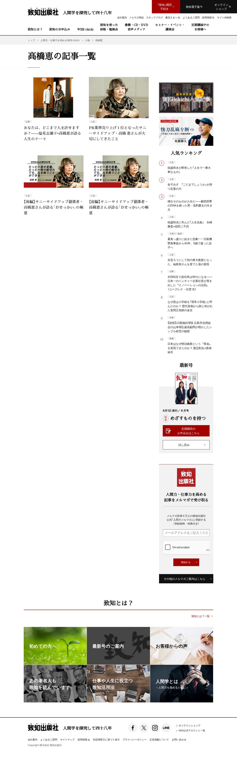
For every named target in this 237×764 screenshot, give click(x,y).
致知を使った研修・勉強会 (109, 27)
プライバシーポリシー (135, 739)
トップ (31, 40)
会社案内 (32, 739)
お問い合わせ (179, 739)
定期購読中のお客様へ (200, 27)
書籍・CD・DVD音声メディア (136, 27)
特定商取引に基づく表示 (106, 739)
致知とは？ (35, 29)
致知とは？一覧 (200, 616)
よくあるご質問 (48, 739)
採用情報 (82, 739)
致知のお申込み (59, 29)
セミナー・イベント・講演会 (170, 27)
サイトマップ (67, 739)
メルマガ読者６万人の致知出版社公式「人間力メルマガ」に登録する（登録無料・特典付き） (186, 519)
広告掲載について (159, 739)
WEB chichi (85, 29)
